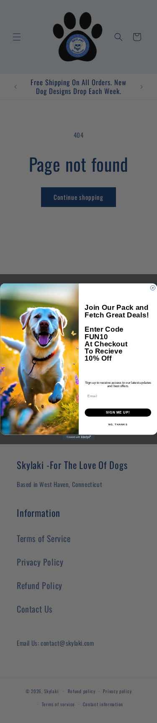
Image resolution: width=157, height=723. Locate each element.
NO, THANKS (117, 424)
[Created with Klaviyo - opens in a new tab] (78, 437)
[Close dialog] (152, 288)
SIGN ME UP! (118, 412)
